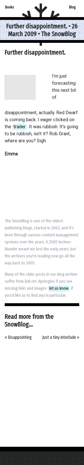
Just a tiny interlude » (60, 337)
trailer (20, 126)
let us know (59, 288)
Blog (72, 7)
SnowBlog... (19, 324)
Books (9, 7)
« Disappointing (18, 337)
